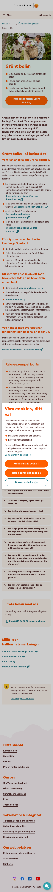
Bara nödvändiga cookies (26, 473)
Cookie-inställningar (26, 482)
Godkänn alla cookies (26, 463)
